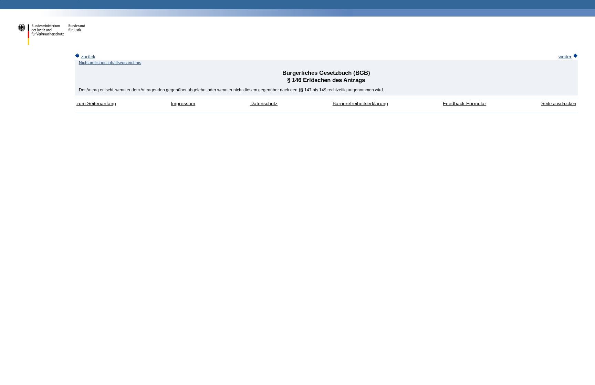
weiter (565, 56)
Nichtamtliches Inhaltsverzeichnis (110, 62)
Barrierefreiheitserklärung (360, 103)
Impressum (183, 103)
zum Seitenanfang (96, 103)
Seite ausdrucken (558, 103)
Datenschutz (264, 103)
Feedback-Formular (464, 103)
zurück (88, 56)
